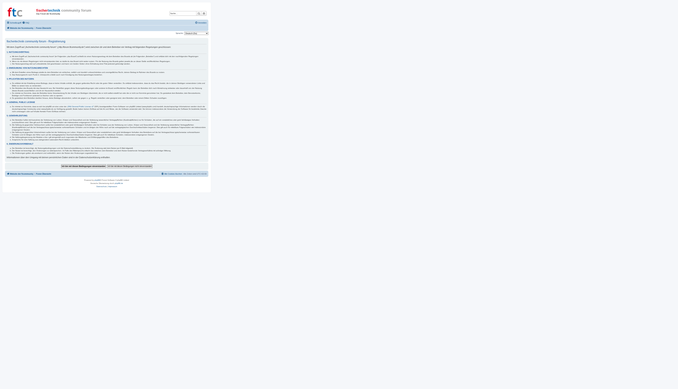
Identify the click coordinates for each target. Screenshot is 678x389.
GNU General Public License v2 (80, 106)
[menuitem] (25, 23)
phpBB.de (119, 183)
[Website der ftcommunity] (21, 11)
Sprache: (179, 33)
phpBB (97, 180)
